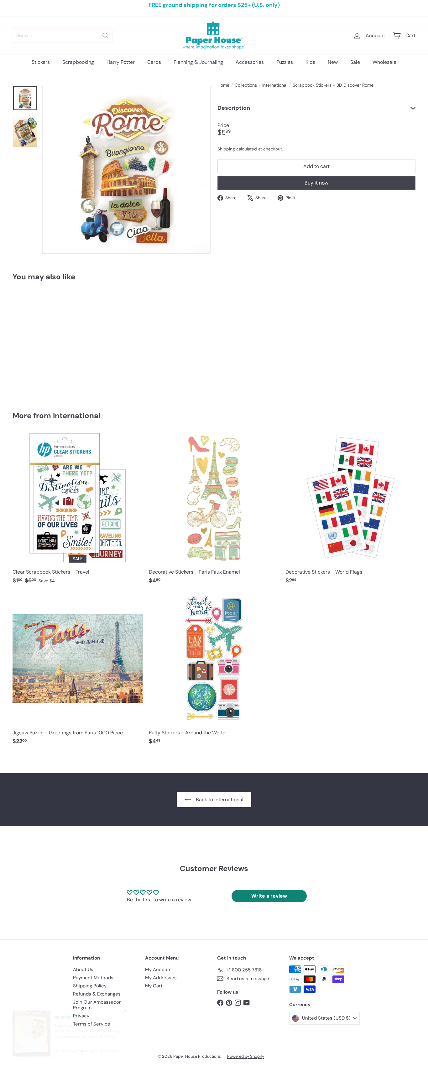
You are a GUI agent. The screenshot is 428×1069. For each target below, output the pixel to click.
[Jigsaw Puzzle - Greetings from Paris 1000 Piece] (78, 672)
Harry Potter (121, 62)
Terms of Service (91, 1024)
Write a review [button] (269, 896)
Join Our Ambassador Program (97, 1005)
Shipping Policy (90, 986)
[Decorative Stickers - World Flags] (350, 511)
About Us (83, 969)
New (333, 62)
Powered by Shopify (245, 1056)
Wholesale (384, 62)
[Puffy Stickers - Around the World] (214, 672)
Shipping (226, 148)
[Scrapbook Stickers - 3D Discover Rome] (44, 341)
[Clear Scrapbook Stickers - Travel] (78, 511)
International (274, 85)
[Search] (105, 35)
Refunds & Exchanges (97, 994)
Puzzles (284, 62)
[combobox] (63, 35)
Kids (310, 62)
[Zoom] (126, 169)
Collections (246, 85)
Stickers (41, 62)
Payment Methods (93, 978)
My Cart (154, 986)
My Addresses (161, 978)
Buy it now (316, 183)
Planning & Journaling (198, 62)
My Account (158, 969)
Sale (355, 62)
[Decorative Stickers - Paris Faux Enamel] (214, 511)
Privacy (81, 1016)
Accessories (250, 62)
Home (223, 85)
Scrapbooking (78, 62)
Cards (154, 62)
